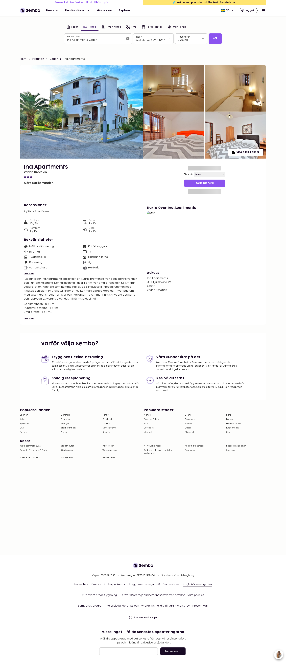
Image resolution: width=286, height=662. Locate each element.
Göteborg (149, 428)
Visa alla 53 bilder (248, 152)
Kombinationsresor (194, 446)
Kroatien (38, 59)
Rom (146, 423)
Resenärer (184, 36)
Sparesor (231, 450)
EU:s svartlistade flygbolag (99, 595)
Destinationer (75, 10)
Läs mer (29, 274)
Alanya (147, 415)
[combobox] (95, 40)
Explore (124, 10)
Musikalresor (109, 457)
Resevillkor (81, 584)
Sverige (65, 423)
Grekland (107, 419)
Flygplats (188, 174)
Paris (228, 415)
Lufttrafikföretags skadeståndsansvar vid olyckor (152, 595)
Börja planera (204, 183)
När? (139, 36)
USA (22, 428)
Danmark (65, 415)
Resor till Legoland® (236, 446)
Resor (50, 10)
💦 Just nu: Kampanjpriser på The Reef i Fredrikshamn (204, 2)
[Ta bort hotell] (128, 39)
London (230, 419)
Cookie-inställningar (145, 617)
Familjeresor (67, 457)
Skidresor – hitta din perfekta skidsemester (158, 451)
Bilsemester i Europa (30, 457)
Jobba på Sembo (115, 584)
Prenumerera (173, 651)
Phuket (188, 423)
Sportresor (190, 450)
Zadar (54, 59)
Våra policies (196, 595)
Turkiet (105, 415)
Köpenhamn (232, 428)
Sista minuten (67, 446)
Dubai (188, 428)
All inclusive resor (152, 446)
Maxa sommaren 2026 (31, 446)
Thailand (106, 423)
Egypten (24, 432)
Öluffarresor (67, 450)
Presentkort (200, 605)
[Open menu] (263, 10)
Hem (23, 59)
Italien (23, 419)
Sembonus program (91, 605)
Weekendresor (110, 450)
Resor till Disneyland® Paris (33, 450)
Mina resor (104, 10)
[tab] (72, 27)
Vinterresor (108, 446)
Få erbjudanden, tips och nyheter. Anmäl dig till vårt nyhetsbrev (148, 605)
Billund (188, 415)
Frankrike (66, 419)
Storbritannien (68, 428)
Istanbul (148, 432)
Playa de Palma (151, 419)
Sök (215, 38)
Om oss (96, 584)
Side (228, 432)
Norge (64, 432)
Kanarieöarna (109, 428)
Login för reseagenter (197, 584)
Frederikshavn (233, 423)
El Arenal (189, 432)
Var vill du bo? (74, 36)
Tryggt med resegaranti (144, 584)
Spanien (24, 415)
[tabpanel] (143, 38)
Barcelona (190, 419)
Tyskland (24, 423)
